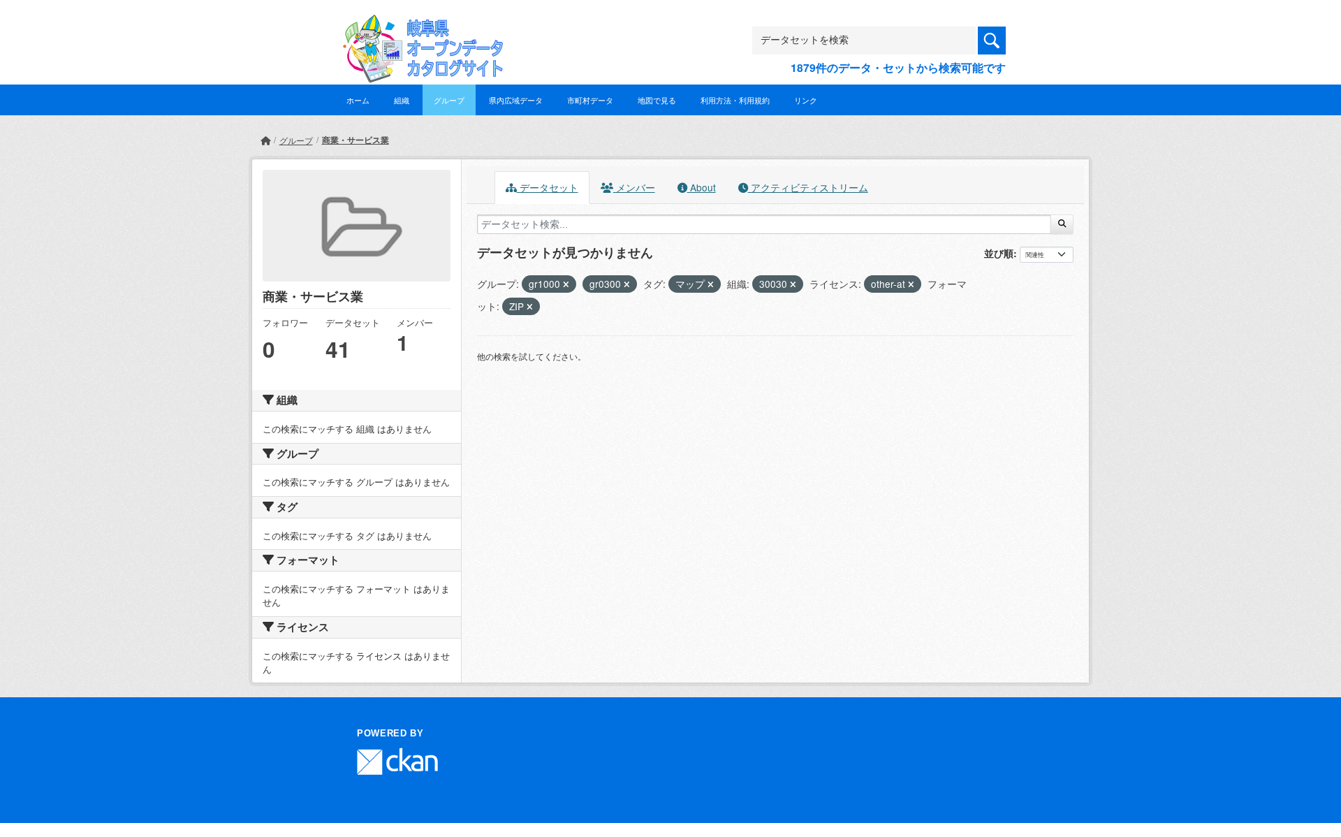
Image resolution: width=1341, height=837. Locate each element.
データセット (547, 187)
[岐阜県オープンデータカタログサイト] (419, 25)
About (701, 187)
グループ (449, 99)
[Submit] (1061, 224)
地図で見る (657, 99)
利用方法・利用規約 (735, 99)
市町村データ (590, 99)
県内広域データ (516, 99)
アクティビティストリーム (808, 187)
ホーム (357, 99)
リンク (805, 99)
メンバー (634, 187)
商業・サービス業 (355, 139)
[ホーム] (265, 140)
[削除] (566, 284)
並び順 (998, 253)
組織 (401, 99)
